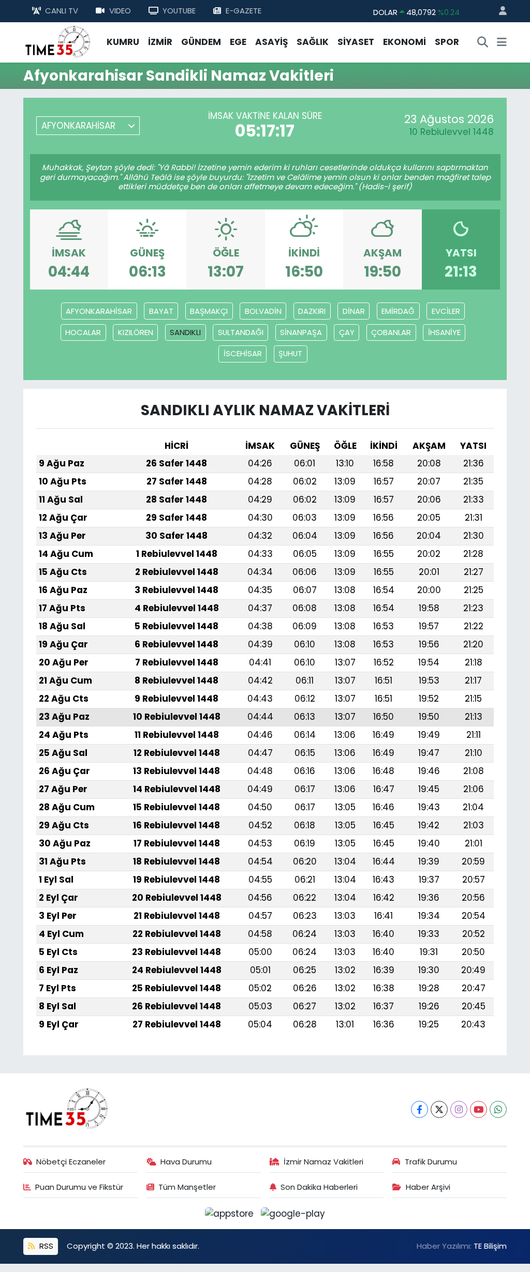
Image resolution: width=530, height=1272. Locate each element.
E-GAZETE (243, 10)
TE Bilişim (490, 1245)
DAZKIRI (312, 311)
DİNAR (354, 311)
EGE (238, 42)
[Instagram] (458, 1109)
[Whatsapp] (498, 1109)
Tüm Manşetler (187, 1187)
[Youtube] (478, 1109)
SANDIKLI (185, 332)
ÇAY (347, 332)
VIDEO (120, 10)
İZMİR (160, 42)
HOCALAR (83, 332)
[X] (439, 1109)
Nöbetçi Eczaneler (71, 1161)
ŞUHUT (290, 353)
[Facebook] (419, 1109)
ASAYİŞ (271, 42)
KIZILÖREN (135, 332)
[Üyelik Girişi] (498, 11)
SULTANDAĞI (240, 332)
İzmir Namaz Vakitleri (323, 1161)
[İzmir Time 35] (58, 41)
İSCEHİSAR (243, 353)
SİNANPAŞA (301, 332)
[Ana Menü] (502, 42)
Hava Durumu (186, 1161)
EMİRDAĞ (398, 311)
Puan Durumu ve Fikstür (79, 1187)
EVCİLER (446, 311)
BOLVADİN (263, 311)
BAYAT (161, 311)
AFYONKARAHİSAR (99, 311)
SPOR (447, 42)
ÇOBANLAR (391, 332)
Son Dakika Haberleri (319, 1187)
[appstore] (231, 1213)
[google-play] (293, 1213)
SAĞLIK (313, 42)
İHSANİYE (444, 332)
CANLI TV (61, 10)
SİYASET (355, 42)
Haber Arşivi (428, 1187)
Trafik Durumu (431, 1161)
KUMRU (123, 42)
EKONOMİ (404, 42)
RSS (45, 1245)
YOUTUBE (179, 10)
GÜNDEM (201, 42)
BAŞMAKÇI (209, 311)
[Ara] (483, 42)
